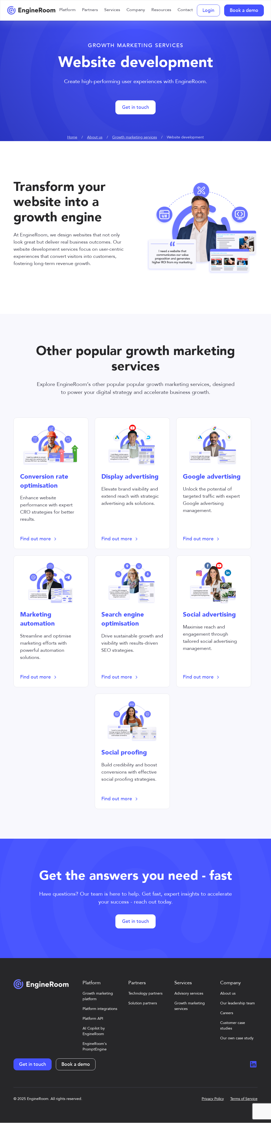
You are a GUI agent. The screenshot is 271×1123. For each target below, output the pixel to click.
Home (72, 137)
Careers (226, 1013)
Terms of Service (244, 1098)
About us (94, 137)
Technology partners (145, 993)
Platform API (93, 1018)
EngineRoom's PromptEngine (95, 1046)
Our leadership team (237, 1003)
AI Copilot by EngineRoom (94, 1031)
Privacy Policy (213, 1098)
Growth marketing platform (98, 996)
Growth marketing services (134, 137)
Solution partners (142, 1003)
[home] (31, 10)
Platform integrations (100, 1008)
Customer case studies (232, 1025)
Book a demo (244, 10)
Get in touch (135, 107)
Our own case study (237, 1038)
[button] (67, 10)
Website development (185, 137)
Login (208, 10)
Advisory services (188, 993)
